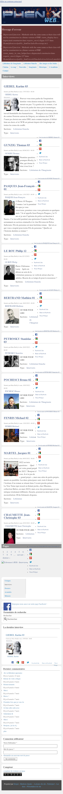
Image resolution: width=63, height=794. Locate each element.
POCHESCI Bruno (12, 391)
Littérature (34, 437)
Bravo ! (6, 696)
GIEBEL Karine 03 (16, 86)
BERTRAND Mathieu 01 (19, 298)
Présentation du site (34, 786)
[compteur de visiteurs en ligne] (13, 775)
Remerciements (9, 684)
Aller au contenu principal (11, 1)
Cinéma (5, 67)
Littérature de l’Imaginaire (40, 170)
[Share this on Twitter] (40, 154)
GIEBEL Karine (11, 94)
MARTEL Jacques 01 (17, 453)
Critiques (8, 581)
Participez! (51, 784)
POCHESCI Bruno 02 (17, 380)
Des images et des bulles (48, 63)
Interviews (14, 132)
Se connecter (54, 21)
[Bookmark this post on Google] (40, 146)
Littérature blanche (30, 63)
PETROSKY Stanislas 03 (17, 340)
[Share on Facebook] (40, 141)
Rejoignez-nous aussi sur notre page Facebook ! (29, 604)
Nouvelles (22, 67)
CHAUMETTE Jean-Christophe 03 (17, 516)
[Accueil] (31, 23)
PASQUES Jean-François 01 (19, 187)
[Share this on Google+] (40, 149)
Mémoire (8, 596)
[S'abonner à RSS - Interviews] (15, 562)
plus (5, 731)
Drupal (16, 784)
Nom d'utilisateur (10, 743)
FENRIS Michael (12, 426)
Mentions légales (26, 784)
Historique (43, 67)
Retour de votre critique (12, 679)
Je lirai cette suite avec (11, 708)
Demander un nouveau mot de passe (17, 755)
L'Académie (53, 67)
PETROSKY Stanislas (14, 353)
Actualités (8, 592)
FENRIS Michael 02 (16, 418)
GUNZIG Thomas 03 (17, 145)
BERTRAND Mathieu (14, 306)
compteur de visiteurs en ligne (14, 771)
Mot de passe (9, 749)
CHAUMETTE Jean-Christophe (18, 526)
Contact (5, 71)
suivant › (20, 554)
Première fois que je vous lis (14, 702)
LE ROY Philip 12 (15, 251)
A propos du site (40, 784)
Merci (6, 690)
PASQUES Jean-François (15, 197)
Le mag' (14, 67)
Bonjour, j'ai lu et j (10, 725)
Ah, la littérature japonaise (13, 673)
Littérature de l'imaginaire (12, 63)
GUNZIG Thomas (12, 153)
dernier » (6, 557)
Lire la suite (49, 137)
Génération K (8, 714)
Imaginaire (33, 67)
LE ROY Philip (11, 262)
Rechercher (8, 615)
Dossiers (7, 588)
